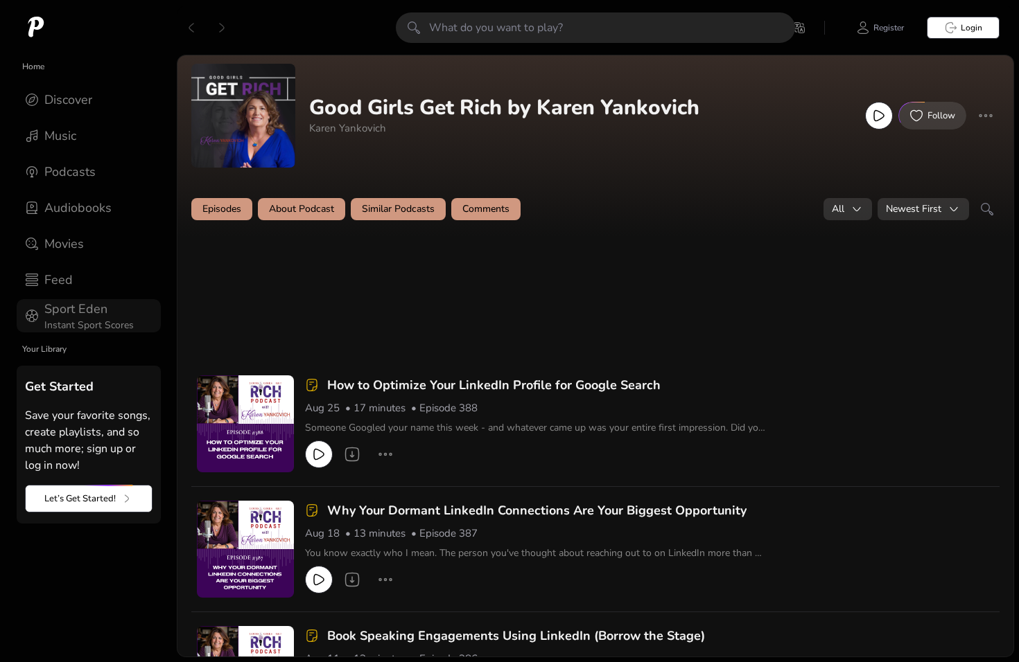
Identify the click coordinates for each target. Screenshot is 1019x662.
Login (971, 27)
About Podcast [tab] (301, 208)
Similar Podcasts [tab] (398, 208)
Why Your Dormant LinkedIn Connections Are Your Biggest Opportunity (537, 510)
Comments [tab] (485, 208)
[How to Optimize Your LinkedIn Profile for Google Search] (245, 423)
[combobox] (848, 209)
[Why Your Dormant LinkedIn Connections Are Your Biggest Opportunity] (245, 549)
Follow (941, 115)
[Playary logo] (36, 28)
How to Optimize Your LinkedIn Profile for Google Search (494, 385)
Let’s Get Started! (80, 498)
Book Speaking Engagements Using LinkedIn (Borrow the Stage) (516, 635)
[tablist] (595, 209)
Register (888, 27)
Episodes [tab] (221, 208)
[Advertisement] (457, 268)
